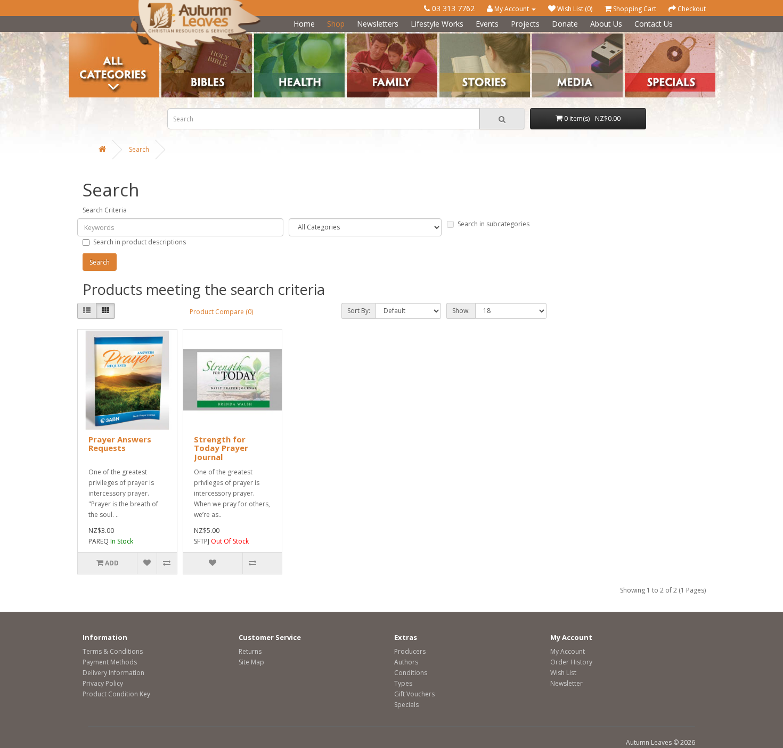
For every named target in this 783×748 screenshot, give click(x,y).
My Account (567, 651)
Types (403, 683)
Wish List (563, 672)
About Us (606, 24)
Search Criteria (105, 210)
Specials (406, 704)
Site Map (251, 662)
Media (541, 38)
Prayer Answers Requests (119, 444)
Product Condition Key (116, 693)
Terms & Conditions (113, 651)
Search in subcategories (493, 223)
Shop (336, 24)
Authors (406, 662)
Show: (461, 310)
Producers (410, 651)
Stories (449, 38)
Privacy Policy (103, 683)
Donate (565, 24)
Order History (571, 662)
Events (487, 24)
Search (139, 149)
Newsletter (566, 683)
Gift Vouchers (414, 693)
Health (264, 38)
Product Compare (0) (221, 311)
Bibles (170, 38)
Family (356, 38)
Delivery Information (113, 672)
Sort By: (358, 310)
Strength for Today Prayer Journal (221, 448)
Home (304, 24)
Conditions (410, 672)
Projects (525, 24)
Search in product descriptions (139, 241)
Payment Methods (110, 662)
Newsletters (377, 24)
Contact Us (653, 24)
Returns (250, 651)
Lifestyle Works (437, 24)
